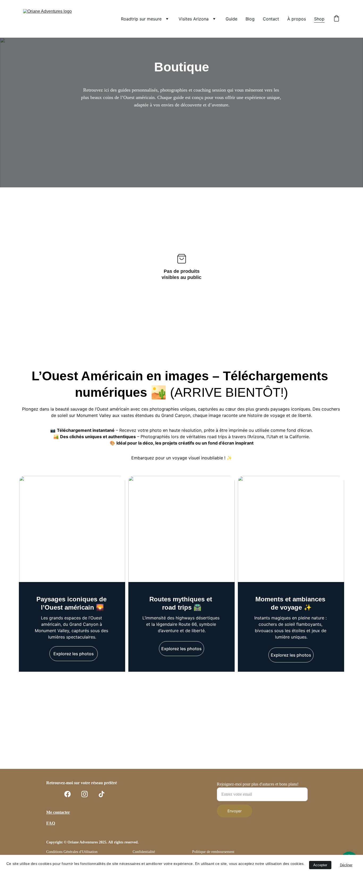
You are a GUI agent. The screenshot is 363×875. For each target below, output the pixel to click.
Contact (271, 18)
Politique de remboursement (213, 852)
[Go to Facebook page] (67, 794)
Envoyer (234, 811)
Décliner (346, 865)
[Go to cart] (336, 19)
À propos (296, 18)
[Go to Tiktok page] (101, 794)
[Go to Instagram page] (84, 794)
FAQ (50, 823)
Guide (231, 18)
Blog (250, 18)
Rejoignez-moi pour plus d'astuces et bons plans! (257, 784)
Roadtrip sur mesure (141, 18)
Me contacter (58, 812)
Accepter (320, 865)
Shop (319, 18)
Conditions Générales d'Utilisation (72, 852)
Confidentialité (144, 852)
